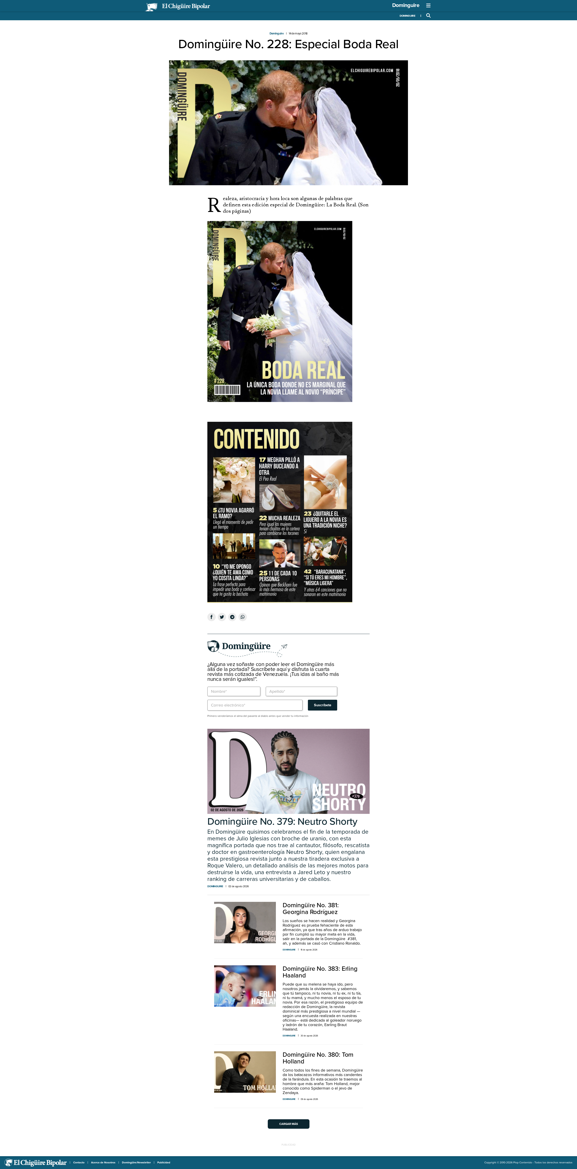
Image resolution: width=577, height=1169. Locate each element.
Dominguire (405, 5)
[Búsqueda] (428, 16)
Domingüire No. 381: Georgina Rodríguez (311, 908)
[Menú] (428, 5)
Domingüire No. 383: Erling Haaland (320, 972)
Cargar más (288, 1124)
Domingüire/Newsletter (136, 1162)
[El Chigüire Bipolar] (177, 7)
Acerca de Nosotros (103, 1162)
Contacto (79, 1162)
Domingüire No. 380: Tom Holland (318, 1058)
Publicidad (163, 1162)
